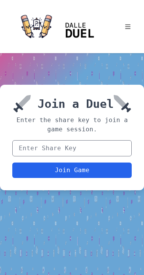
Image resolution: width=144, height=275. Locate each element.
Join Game (72, 170)
